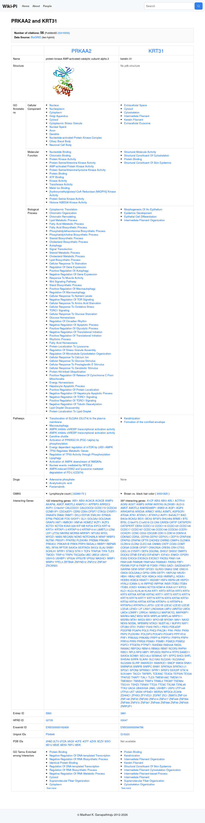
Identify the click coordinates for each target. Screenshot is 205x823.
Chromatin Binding (60, 155)
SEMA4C (157, 656)
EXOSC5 (143, 558)
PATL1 (157, 627)
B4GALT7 (174, 515)
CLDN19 (125, 544)
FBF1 (180, 562)
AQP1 (171, 508)
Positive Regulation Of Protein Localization (74, 389)
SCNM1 (134, 656)
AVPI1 (49, 508)
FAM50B (138, 562)
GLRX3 (159, 569)
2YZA (63, 741)
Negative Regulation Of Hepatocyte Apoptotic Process (81, 393)
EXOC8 (132, 558)
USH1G (50, 558)
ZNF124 (182, 695)
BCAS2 (132, 518)
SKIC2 (94, 547)
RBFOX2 (136, 648)
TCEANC (158, 674)
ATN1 (133, 515)
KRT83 (133, 601)
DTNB (133, 555)
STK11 (79, 551)
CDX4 (84, 511)
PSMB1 (160, 641)
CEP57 (154, 537)
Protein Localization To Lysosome (68, 346)
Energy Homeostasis (61, 382)
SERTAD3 (84, 547)
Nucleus (54, 105)
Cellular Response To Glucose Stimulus (72, 361)
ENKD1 (175, 555)
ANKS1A (162, 508)
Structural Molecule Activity (140, 152)
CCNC (135, 533)
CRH (173, 547)
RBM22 (155, 648)
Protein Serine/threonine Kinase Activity (72, 162)
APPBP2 (93, 504)
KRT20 (171, 591)
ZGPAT (157, 695)
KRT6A (132, 594)
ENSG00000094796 (132, 727)
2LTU (56, 741)
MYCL (104, 533)
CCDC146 (185, 526)
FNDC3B (58, 518)
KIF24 (89, 526)
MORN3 (74, 533)
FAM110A (174, 558)
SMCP (171, 663)
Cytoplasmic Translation (63, 209)
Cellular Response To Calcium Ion (69, 357)
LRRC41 (144, 612)
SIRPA (135, 659)
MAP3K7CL (168, 612)
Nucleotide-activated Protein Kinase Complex (75, 137)
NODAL (132, 623)
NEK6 (124, 623)
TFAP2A (96, 551)
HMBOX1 (68, 522)
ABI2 (82, 500)
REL (48, 547)
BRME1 (177, 518)
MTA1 (133, 619)
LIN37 (146, 609)
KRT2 (162, 591)
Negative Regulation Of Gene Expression (73, 274)
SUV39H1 (126, 674)
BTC (185, 518)
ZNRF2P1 (126, 706)
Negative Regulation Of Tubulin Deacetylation (75, 404)
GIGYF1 (75, 518)
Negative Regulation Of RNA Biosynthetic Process (78, 759)
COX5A (125, 547)
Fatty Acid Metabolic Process (66, 224)
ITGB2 (175, 583)
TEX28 (188, 674)
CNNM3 (156, 544)
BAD (183, 515)
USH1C (104, 555)
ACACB (99, 500)
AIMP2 (109, 500)
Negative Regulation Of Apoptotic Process (73, 325)
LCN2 (112, 529)
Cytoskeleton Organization (139, 784)
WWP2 (50, 562)
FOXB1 (154, 565)
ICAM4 (133, 583)
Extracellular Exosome (137, 123)
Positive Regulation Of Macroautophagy (72, 288)
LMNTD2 (177, 609)
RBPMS (111, 544)
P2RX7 (141, 627)
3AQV (70, 741)
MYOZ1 (50, 537)
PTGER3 (135, 645)
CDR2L (136, 537)
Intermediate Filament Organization (144, 220)
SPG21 (125, 670)
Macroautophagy (59, 425)
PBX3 (165, 627)
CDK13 (162, 533)
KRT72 (168, 594)
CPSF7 (92, 511)
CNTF (165, 544)
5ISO (108, 741)
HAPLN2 (171, 573)
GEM (134, 569)
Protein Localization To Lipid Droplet (70, 411)
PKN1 (177, 630)
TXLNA (171, 684)
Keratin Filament (133, 119)
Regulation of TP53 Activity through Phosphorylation (79, 454)
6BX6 (63, 745)
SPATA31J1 (180, 666)
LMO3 (186, 609)
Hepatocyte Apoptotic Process (67, 386)
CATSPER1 (184, 522)
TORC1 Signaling (59, 310)
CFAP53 (125, 540)
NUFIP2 (176, 623)
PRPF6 (176, 637)
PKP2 (124, 634)
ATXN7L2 (154, 515)
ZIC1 (165, 695)
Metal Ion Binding (59, 188)
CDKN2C (126, 537)
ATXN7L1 (142, 515)
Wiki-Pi (9, 6)
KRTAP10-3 (74, 529)
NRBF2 (111, 537)
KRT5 (124, 594)
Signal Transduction (60, 249)
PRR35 (141, 641)
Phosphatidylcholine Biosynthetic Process (73, 234)
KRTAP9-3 (140, 605)
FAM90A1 (161, 562)
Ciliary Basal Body (60, 141)
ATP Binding (56, 177)
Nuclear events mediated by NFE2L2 (70, 465)
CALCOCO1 (72, 508)
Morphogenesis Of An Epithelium (143, 209)
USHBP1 (60, 558)
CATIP (173, 522)
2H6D (49, 741)
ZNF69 (174, 702)
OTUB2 (125, 627)
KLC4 (131, 591)
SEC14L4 (145, 656)
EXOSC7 (154, 558)
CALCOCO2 (87, 508)
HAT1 (58, 522)
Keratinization (132, 418)
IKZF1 (97, 522)
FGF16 (134, 565)
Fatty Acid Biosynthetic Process (68, 227)
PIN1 (171, 630)
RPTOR (63, 547)
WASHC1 (100, 558)
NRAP (102, 537)
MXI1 (149, 619)
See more (51, 788)
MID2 (140, 616)
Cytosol (53, 119)
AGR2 (124, 504)
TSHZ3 (135, 684)
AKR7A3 (158, 504)
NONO (78, 537)
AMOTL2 (70, 504)
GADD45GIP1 (183, 565)
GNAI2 (168, 569)
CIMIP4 (174, 540)
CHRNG (164, 540)
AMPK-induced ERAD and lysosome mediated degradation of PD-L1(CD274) (76, 470)
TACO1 (137, 674)
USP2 (171, 688)
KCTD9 (59, 526)
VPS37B (81, 558)
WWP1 (111, 558)
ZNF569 (125, 702)
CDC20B (152, 533)
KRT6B (141, 594)
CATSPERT (127, 526)
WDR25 (158, 692)
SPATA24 (166, 666)
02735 (49, 720)
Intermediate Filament (136, 116)
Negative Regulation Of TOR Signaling (71, 299)
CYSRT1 (112, 511)
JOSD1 (133, 587)
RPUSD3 (155, 652)
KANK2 (142, 587)
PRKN (73, 544)
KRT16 (106, 526)
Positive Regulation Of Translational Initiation (75, 335)
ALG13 (180, 504)
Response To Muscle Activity (66, 278)
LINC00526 (157, 609)
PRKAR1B (63, 544)
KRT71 (160, 594)
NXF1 (185, 623)
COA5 (173, 544)
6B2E (56, 745)
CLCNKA (185, 540)
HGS (160, 576)
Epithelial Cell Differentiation (140, 216)
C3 (151, 522)
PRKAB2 (144, 637)
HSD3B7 (155, 580)
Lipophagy (55, 458)
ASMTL (167, 511)
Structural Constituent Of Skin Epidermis (147, 162)
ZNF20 (134, 699)
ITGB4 (183, 583)
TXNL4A (181, 684)
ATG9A (125, 515)
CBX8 (138, 526)
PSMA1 (150, 641)
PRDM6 (93, 540)
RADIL (178, 645)
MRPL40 (156, 616)
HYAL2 (125, 583)
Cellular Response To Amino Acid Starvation (75, 303)
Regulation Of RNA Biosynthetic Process (73, 770)
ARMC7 (149, 511)
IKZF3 (105, 522)
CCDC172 (100, 508)
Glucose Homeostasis (62, 317)
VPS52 (90, 558)
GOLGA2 (92, 518)
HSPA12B (174, 580)
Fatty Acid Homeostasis (63, 343)
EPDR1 (184, 555)
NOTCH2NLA (90, 537)
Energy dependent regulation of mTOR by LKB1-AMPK (81, 447)
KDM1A (160, 587)
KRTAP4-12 (162, 601)
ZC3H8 (177, 692)
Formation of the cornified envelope (144, 422)
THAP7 (135, 677)
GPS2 (146, 573)
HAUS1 (181, 573)
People (47, 6)
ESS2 (124, 558)
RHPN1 (182, 648)
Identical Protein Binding (63, 763)
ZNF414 (153, 699)
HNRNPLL (169, 576)
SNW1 (110, 547)
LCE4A (125, 609)
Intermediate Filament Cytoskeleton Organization (152, 770)
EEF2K (85, 515)
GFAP (141, 569)
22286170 (78, 493)
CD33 (143, 533)
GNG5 (124, 573)
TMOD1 (50, 555)
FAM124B (126, 562)
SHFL (187, 656)
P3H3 (149, 627)
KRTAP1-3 (61, 529)
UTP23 (125, 692)
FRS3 (162, 565)
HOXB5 (125, 580)
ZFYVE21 (146, 695)
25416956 (63, 32)
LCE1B (159, 605)
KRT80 (176, 598)
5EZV (100, 741)
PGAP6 (136, 630)
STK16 (184, 670)
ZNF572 (135, 702)
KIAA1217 (172, 587)
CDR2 (76, 511)
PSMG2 (180, 641)
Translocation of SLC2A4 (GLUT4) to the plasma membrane (77, 420)
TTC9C (162, 684)
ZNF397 (102, 562)
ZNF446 (173, 699)
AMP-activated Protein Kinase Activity (71, 166)
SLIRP (136, 663)
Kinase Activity (58, 181)
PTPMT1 (146, 645)
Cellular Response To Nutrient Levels (70, 296)
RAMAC (125, 648)
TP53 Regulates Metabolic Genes (68, 451)
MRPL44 (166, 616)
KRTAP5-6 (176, 601)
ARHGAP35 (127, 511)
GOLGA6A (104, 518)
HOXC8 (134, 580)
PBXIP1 (60, 540)
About (36, 6)
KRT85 (142, 601)
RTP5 (175, 652)
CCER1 (183, 529)
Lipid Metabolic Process (63, 220)
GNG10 (183, 569)
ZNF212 (91, 562)
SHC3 (180, 656)
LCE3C (168, 605)
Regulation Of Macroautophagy (67, 292)
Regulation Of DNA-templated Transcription (74, 766)
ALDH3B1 (170, 504)
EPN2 (49, 518)
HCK (144, 576)
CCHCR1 (126, 533)
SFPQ (172, 656)
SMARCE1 (160, 663)
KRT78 (151, 598)
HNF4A (78, 522)
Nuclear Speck (57, 127)
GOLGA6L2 (135, 573)
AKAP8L (51, 504)
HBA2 (131, 576)
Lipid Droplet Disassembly (64, 407)
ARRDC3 (105, 504)
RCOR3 (173, 648)
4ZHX (93, 741)
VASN (138, 692)
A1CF (150, 500)
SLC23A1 (166, 659)
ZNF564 (183, 699)
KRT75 (125, 598)
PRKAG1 (51, 544)
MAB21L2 (155, 612)
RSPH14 (166, 652)
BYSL (124, 522)
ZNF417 (163, 699)
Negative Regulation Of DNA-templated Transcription (79, 755)
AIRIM (149, 504)
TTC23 (153, 684)
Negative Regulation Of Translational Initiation (75, 332)
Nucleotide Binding (60, 152)
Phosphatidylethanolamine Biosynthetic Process (77, 231)
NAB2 (58, 537)
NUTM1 (50, 540)
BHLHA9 (167, 518)
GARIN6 (125, 569)
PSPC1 (125, 645)
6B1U (49, 745)
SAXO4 (73, 547)
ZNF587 (145, 702)
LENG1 (133, 609)
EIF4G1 (165, 555)
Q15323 (125, 734)
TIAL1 (143, 677)
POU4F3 (168, 634)
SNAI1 (188, 663)
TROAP (168, 681)
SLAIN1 (143, 659)
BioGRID (36, 37)
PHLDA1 (162, 630)
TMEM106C (162, 677)
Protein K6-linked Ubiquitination (67, 371)
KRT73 (177, 594)
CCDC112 (148, 526)
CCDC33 (112, 508)
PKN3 (185, 630)
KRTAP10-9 (89, 529)
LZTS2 (55, 533)
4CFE (78, 741)
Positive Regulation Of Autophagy (69, 270)
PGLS (145, 630)
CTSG (180, 547)
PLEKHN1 (82, 540)
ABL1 (171, 500)
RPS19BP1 (142, 652)
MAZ (133, 616)
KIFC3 (97, 526)
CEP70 (175, 537)
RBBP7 (101, 544)
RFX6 (55, 547)
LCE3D (177, 605)
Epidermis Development (138, 213)
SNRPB (137, 666)
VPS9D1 (148, 692)
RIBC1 (124, 652)
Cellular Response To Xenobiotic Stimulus (73, 368)
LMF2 (167, 609)
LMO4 (124, 612)
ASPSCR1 (178, 511)
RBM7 (164, 648)
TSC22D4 (79, 555)
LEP (48, 533)
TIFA (104, 551)
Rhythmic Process (60, 339)
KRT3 (178, 591)
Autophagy (55, 245)
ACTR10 (180, 500)
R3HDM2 (157, 645)
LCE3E (186, 605)
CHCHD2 (154, 540)
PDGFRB (126, 630)
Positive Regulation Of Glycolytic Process (73, 328)
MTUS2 (95, 533)
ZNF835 (183, 702)
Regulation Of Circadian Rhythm (68, 321)
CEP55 (145, 537)
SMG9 (179, 663)
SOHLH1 (51, 551)
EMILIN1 (96, 515)
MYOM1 (169, 619)
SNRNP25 (126, 666)
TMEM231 (127, 681)
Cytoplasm (55, 112)
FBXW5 (125, 565)
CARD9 (164, 522)
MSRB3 (125, 619)
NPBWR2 (143, 623)
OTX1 (133, 627)
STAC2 (70, 551)
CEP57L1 (164, 537)
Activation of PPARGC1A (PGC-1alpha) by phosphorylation (74, 441)
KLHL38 (139, 591)
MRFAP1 (85, 533)
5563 (48, 713)
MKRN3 (64, 533)
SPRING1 (145, 670)
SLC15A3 (154, 659)
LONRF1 (133, 612)
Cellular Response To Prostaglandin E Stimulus (76, 364)
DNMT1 (69, 515)
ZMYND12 (80, 562)
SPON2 (134, 670)
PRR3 (133, 641)
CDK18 (171, 533)
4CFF (85, 741)
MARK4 (125, 616)
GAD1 (170, 565)
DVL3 (77, 515)
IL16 (140, 583)
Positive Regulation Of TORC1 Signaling (72, 400)
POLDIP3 (146, 634)
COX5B (134, 547)
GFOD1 (150, 569)
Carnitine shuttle (58, 436)
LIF (140, 609)
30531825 (162, 493)
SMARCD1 (147, 663)
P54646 (50, 734)
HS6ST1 (144, 580)
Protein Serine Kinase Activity (66, 199)
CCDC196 (149, 529)
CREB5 (166, 547)
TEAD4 (168, 674)
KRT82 (125, 601)
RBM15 (146, 648)
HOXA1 (180, 576)
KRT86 (151, 601)
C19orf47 (59, 508)
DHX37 (164, 551)
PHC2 (153, 630)
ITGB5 (124, 587)
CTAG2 (101, 511)
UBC (88, 555)
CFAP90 (136, 540)
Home (25, 6)
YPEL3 (59, 562)
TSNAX (144, 684)
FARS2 (172, 562)
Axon (52, 130)
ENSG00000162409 (57, 727)
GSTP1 (161, 573)
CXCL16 (125, 551)
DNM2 (60, 515)
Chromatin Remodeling (62, 216)
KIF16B (80, 526)
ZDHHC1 (126, 695)
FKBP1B (144, 565)
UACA (131, 688)
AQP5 (179, 508)
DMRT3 (182, 551)
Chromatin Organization (63, 213)
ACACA (89, 500)
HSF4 (164, 580)
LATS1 (150, 605)
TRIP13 (60, 555)
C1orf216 (144, 522)
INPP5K (159, 583)
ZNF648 (155, 702)
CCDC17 (126, 529)
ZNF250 (143, 699)
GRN (153, 573)
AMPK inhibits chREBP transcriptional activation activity (82, 429)
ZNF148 (125, 699)
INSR (167, 583)
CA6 (156, 522)
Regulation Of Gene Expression (67, 267)
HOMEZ (88, 522)
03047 (124, 720)
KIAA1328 (70, 526)
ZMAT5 (172, 695)
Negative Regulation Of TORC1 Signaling (73, 397)
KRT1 (155, 591)
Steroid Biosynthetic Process (66, 238)
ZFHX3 (136, 695)
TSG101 (125, 684)
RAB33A (168, 645)
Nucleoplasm (56, 109)
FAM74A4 (149, 562)
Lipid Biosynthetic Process (64, 260)
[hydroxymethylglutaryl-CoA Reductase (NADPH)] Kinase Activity (82, 193)
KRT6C (150, 594)
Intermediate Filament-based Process (146, 773)
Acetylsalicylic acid (60, 483)
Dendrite (54, 134)
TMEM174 (176, 677)
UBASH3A (142, 688)
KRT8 (168, 598)
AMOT (60, 504)
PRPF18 (155, 637)
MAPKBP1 (182, 612)
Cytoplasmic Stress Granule (65, 123)
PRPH (81, 544)
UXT (132, 692)
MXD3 (141, 619)
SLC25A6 (126, 663)
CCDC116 (160, 526)
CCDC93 (173, 529)
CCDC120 (173, 526)
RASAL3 (91, 544)
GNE (176, 569)
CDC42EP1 (65, 511)
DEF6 (145, 551)
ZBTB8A (69, 562)
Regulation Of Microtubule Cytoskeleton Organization (80, 353)
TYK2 (124, 688)
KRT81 (185, 598)
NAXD (185, 619)
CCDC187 (137, 529)
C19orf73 (133, 522)
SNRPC (147, 666)
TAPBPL (147, 674)
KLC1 (124, 591)
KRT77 (142, 598)
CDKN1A (181, 533)
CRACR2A (155, 547)
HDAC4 (152, 576)
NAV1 (177, 619)
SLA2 (102, 547)
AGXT (132, 504)
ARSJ (158, 511)
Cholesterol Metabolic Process (67, 256)
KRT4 (186, 591)
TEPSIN (178, 674)
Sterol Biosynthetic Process (65, 285)
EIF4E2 (142, 555)
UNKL (152, 688)
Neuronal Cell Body (60, 145)
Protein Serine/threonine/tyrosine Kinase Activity (77, 170)
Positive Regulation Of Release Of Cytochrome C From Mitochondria (81, 377)
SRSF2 (165, 670)
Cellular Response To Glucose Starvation (73, 314)
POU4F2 (158, 634)
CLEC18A (145, 544)
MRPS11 (177, 616)
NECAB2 (68, 537)
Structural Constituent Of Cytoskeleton (146, 155)
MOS (147, 616)
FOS (67, 518)
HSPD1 (184, 580)
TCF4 (87, 551)
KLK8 (148, 591)
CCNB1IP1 (52, 511)
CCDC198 (161, 529)
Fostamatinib (56, 486)
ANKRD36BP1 (148, 508)
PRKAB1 (104, 540)
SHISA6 (125, 659)
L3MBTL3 (102, 529)
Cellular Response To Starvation (68, 263)
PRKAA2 (81, 50)
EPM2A (106, 515)
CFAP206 (185, 537)
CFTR (144, 540)
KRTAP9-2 (127, 605)
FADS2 (164, 558)
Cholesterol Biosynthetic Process (68, 242)
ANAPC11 (82, 504)
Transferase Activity (61, 184)
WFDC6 (168, 692)
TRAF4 (149, 681)
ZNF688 (165, 702)
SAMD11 (185, 652)
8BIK (78, 745)
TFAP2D (125, 677)
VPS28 (71, 558)
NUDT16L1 (165, 623)
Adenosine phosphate (61, 479)
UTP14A (180, 688)
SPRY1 (61, 551)
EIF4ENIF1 (153, 555)
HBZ (138, 576)
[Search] (199, 6)
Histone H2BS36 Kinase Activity (68, 202)
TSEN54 (178, 681)
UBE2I (95, 555)
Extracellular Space (135, 105)
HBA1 (124, 576)
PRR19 (125, 641)
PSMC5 (170, 641)
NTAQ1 (153, 623)
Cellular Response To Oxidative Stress (71, 307)
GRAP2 (50, 522)
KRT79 (160, 598)
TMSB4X (138, 681)
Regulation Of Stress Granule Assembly (72, 350)
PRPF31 (166, 637)
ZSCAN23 (51, 565)
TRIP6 (69, 555)
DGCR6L (154, 551)
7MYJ (70, 745)
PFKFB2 (71, 540)
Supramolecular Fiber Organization (69, 781)
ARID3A (140, 511)
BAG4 (124, 518)
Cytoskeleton (131, 112)
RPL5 (132, 652)
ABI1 (75, 500)
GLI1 (83, 518)
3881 (123, 713)
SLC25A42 (178, 659)
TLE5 (111, 551)
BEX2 (148, 518)
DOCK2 (125, 555)
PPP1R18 (180, 634)
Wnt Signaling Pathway (62, 281)
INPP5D (148, 583)
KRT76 (133, 598)
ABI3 (164, 500)
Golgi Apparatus (58, 116)
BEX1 (141, 518)
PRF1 (124, 637)
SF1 (165, 656)
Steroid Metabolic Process (64, 252)
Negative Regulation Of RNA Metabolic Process (77, 773)
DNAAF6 (51, 515)
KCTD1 (50, 526)
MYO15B (158, 619)
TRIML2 (158, 681)
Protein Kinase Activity (62, 159)
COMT (181, 544)
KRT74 (186, 594)
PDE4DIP (175, 627)
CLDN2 (135, 544)
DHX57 (173, 551)
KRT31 (156, 50)
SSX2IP (174, 670)
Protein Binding (58, 173)
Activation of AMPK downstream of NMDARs (75, 461)
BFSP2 (157, 518)
